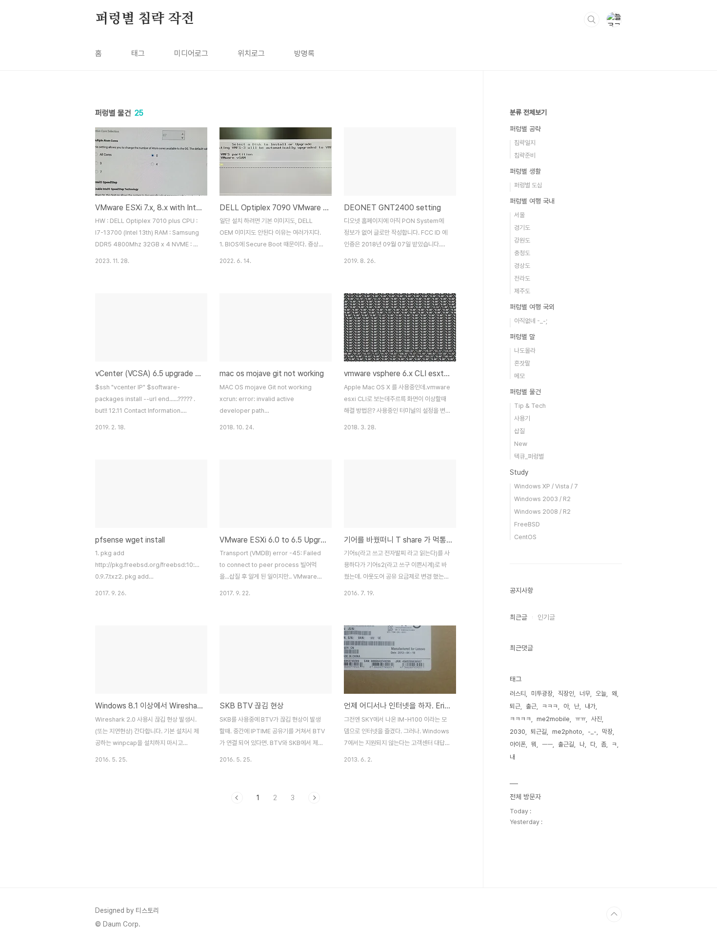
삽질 (519, 431)
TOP (614, 914)
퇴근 (515, 706)
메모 (519, 376)
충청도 (522, 253)
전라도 (522, 278)
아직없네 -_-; (530, 320)
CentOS (525, 537)
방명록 (304, 53)
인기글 (546, 617)
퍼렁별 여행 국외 (532, 307)
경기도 (522, 227)
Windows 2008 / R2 (542, 511)
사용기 (522, 418)
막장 (607, 731)
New (520, 443)
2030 (517, 731)
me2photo (567, 731)
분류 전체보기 (528, 112)
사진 (596, 719)
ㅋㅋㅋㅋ (520, 719)
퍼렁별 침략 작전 (144, 19)
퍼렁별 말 (522, 337)
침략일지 (525, 142)
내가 (590, 706)
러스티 (518, 693)
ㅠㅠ (580, 719)
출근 (531, 706)
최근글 (518, 617)
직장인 (566, 693)
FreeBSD (527, 524)
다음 (314, 798)
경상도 (522, 265)
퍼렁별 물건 (525, 392)
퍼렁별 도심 (528, 185)
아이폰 (518, 744)
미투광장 (542, 693)
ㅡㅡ (547, 744)
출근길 (566, 744)
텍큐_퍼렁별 (529, 456)
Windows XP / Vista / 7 (546, 486)
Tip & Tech (530, 405)
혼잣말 (522, 363)
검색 (591, 19)
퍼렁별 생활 (525, 171)
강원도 (522, 240)
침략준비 (525, 155)
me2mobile (553, 719)
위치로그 (251, 53)
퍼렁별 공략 (525, 129)
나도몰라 (525, 350)
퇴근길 (539, 731)
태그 (138, 53)
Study (519, 472)
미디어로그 (191, 53)
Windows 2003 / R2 (542, 499)
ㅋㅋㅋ (550, 706)
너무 (584, 693)
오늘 (601, 693)
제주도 (522, 291)
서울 (519, 215)
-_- (592, 731)
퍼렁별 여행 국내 (532, 201)
